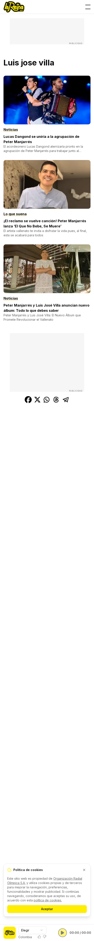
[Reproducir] (62, 932)
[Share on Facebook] (28, 399)
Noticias (10, 129)
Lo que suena (15, 214)
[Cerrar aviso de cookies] (84, 870)
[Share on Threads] (56, 399)
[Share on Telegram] (65, 399)
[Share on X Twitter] (37, 400)
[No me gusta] (44, 936)
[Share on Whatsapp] (46, 399)
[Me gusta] (39, 936)
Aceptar (47, 909)
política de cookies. (48, 900)
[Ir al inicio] (13, 7)
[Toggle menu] (88, 7)
